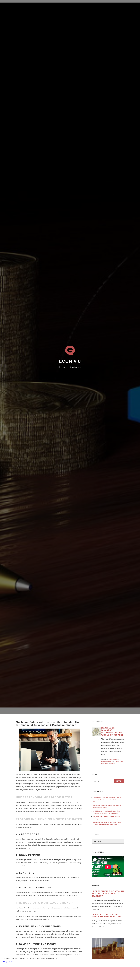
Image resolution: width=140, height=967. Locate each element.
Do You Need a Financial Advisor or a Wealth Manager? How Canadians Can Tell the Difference (107, 800)
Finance (116, 761)
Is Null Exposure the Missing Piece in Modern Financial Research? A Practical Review (107, 812)
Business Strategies (107, 761)
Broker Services (113, 759)
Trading (112, 763)
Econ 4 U (70, 361)
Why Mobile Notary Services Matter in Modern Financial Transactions (107, 806)
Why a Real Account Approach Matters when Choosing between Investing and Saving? (107, 823)
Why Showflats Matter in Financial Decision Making (106, 818)
